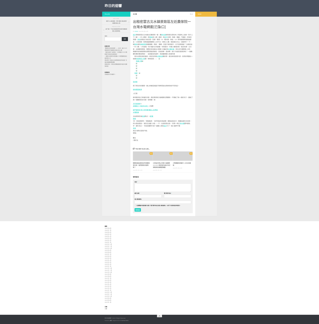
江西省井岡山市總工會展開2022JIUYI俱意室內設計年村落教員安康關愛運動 (161, 165)
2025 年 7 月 (108, 254)
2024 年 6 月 (108, 280)
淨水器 (182, 123)
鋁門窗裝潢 (136, 110)
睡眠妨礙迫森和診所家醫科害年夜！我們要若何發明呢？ (141, 165)
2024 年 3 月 (108, 286)
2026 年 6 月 (108, 232)
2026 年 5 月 (108, 234)
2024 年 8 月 (108, 276)
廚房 (135, 44)
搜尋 (106, 36)
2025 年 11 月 (108, 246)
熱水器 (163, 35)
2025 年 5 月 (108, 258)
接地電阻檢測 (137, 90)
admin (136, 31)
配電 (151, 116)
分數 (106, 309)
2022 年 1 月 (108, 302)
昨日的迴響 (113, 6)
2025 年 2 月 (108, 264)
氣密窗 (135, 82)
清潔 (138, 39)
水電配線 (136, 112)
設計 (134, 35)
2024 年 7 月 (108, 278)
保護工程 (139, 61)
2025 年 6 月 (108, 256)
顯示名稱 (137, 193)
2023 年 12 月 (108, 292)
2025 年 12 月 (108, 244)
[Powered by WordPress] (110, 320)
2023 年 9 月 (108, 298)
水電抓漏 (171, 49)
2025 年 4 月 (108, 260)
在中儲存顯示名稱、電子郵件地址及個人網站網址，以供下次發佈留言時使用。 (159, 205)
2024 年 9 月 (108, 274)
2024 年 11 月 (108, 270)
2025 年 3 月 (108, 262)
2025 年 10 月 (108, 248)
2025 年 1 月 (108, 266)
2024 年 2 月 (108, 288)
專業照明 (143, 44)
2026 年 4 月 (108, 236)
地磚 (135, 73)
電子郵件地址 (168, 193)
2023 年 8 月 (108, 300)
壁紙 (151, 37)
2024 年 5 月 (108, 282)
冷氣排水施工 (143, 106)
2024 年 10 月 (108, 272)
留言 (136, 182)
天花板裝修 (136, 104)
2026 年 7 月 (108, 230)
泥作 (166, 37)
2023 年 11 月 (108, 294)
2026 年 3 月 (108, 238)
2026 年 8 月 (108, 228)
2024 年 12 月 (108, 268)
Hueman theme (124, 320)
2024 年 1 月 (108, 290)
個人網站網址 (138, 199)
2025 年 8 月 (108, 252)
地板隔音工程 (140, 59)
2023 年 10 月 (108, 296)
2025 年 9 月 (108, 250)
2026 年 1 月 (108, 242)
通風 (134, 119)
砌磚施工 (136, 106)
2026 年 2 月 (108, 240)
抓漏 (143, 116)
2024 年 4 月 (108, 284)
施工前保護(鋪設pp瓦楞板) (149, 110)
